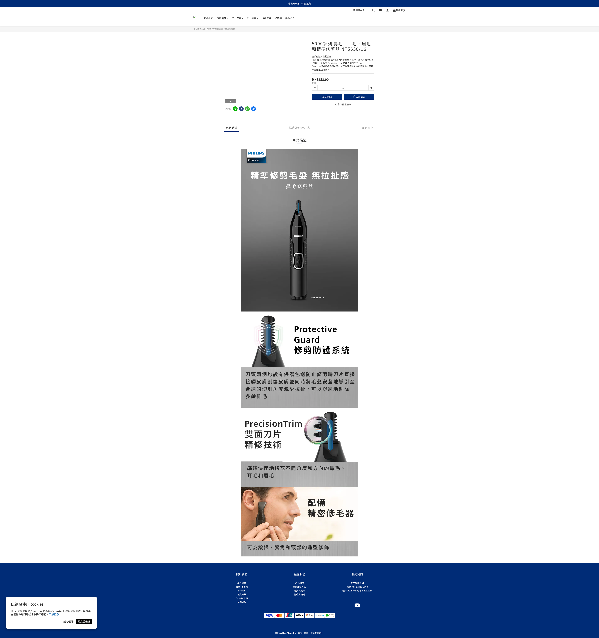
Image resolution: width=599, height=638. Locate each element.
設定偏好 (68, 621)
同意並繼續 (84, 621)
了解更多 (54, 614)
